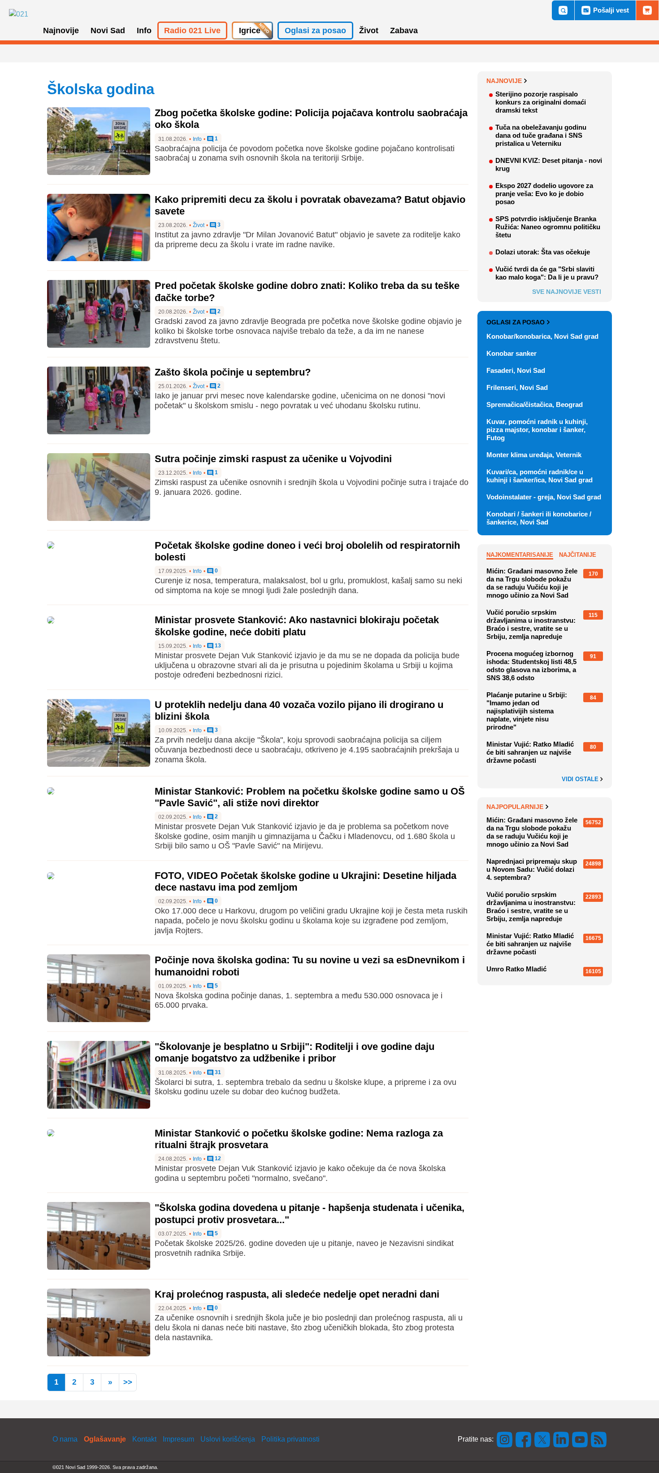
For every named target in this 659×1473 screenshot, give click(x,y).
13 (217, 646)
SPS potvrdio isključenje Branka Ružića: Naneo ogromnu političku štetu (547, 227)
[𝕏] (542, 1439)
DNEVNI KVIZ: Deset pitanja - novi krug (548, 164)
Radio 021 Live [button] (192, 30)
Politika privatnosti (290, 1439)
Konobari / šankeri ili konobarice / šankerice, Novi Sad (538, 518)
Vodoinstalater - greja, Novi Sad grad (543, 497)
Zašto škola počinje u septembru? (233, 372)
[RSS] (598, 1439)
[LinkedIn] (561, 1439)
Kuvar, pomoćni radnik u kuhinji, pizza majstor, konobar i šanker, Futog (537, 429)
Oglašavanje (105, 1439)
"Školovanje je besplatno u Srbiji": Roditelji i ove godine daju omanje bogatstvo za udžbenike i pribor (294, 1052)
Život (198, 225)
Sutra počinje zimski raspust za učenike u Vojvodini (273, 458)
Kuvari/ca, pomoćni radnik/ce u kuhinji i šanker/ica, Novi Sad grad (539, 476)
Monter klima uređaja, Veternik (533, 455)
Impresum (178, 1439)
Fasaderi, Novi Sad (515, 370)
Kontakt (144, 1439)
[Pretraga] (563, 10)
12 (217, 1159)
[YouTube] (580, 1439)
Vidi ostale (581, 779)
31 (217, 1072)
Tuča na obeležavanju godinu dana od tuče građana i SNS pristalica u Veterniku (540, 135)
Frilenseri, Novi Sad (517, 387)
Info (197, 139)
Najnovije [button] (61, 30)
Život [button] (368, 30)
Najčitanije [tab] (577, 554)
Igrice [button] (249, 30)
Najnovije (504, 81)
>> (127, 1382)
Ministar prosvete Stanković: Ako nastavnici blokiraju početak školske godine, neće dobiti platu (297, 625)
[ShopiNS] (647, 10)
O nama (65, 1439)
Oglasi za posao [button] (315, 30)
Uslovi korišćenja (227, 1439)
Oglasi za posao (515, 322)
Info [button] (144, 30)
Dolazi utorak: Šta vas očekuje (542, 252)
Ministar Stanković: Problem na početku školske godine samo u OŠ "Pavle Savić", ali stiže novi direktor (310, 797)
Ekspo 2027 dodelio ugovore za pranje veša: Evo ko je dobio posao (544, 193)
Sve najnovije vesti (566, 291)
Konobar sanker (511, 353)
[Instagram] (504, 1439)
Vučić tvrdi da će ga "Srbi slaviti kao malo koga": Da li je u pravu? (546, 273)
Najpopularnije (514, 807)
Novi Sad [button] (108, 30)
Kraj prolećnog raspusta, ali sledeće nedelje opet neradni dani (297, 1294)
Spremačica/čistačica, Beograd (534, 404)
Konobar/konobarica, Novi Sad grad (542, 336)
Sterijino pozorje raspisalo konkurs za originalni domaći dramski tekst (540, 102)
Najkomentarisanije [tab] (519, 554)
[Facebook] (523, 1439)
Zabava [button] (404, 30)
